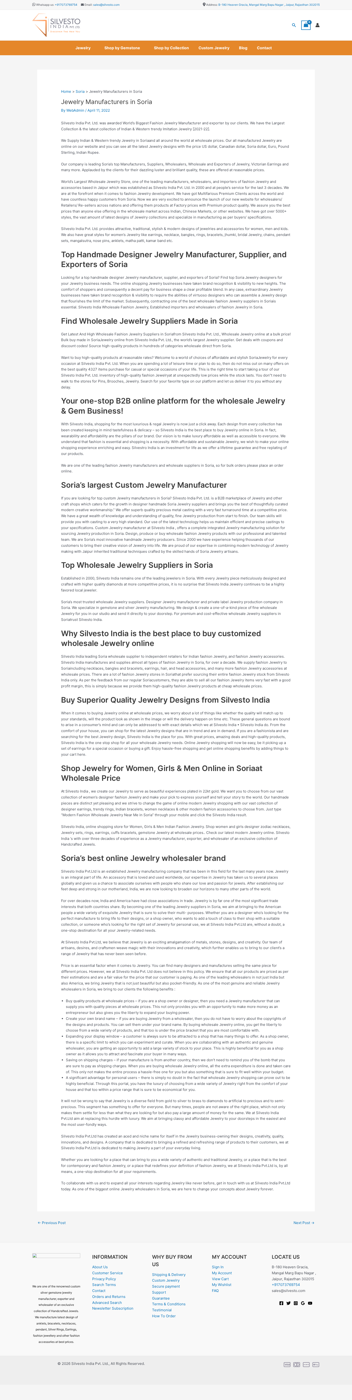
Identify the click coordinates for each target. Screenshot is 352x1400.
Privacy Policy (104, 1279)
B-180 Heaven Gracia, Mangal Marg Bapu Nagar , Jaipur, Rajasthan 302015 (269, 4)
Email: (88, 4)
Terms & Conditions (169, 1304)
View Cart (220, 1279)
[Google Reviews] (303, 1303)
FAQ (215, 1290)
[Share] (38, 1388)
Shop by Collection (171, 47)
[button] (294, 25)
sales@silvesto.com (106, 4)
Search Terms (104, 1284)
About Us (100, 1267)
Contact (264, 47)
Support (159, 1292)
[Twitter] (288, 1303)
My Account (222, 1273)
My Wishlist (221, 1284)
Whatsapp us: (45, 4)
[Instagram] (296, 1303)
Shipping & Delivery (169, 1274)
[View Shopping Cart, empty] (306, 25)
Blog (243, 47)
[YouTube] (310, 1303)
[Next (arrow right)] (22, 1396)
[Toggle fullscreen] (22, 1388)
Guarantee (161, 1298)
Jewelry (83, 47)
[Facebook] (281, 1303)
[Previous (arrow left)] (7, 1396)
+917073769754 (66, 4)
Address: (211, 4)
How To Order (164, 1316)
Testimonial (162, 1310)
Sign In (218, 1267)
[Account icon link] (317, 25)
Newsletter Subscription (112, 1308)
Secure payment (166, 1286)
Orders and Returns (108, 1296)
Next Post (304, 1222)
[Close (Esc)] (53, 1388)
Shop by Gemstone (122, 47)
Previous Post (52, 1222)
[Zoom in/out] (7, 1388)
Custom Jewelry (214, 47)
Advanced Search (107, 1302)
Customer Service (107, 1273)
